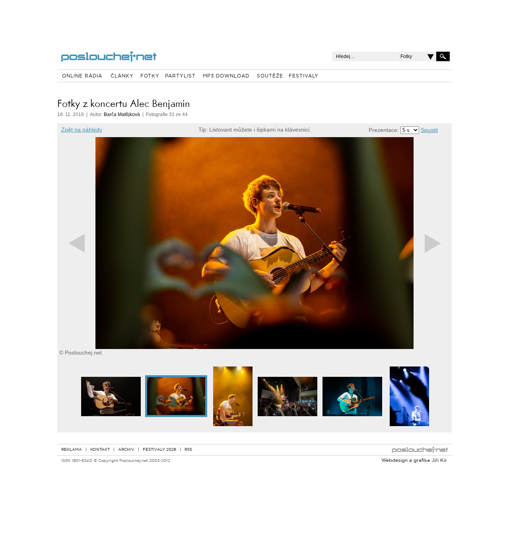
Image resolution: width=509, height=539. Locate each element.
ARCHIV (126, 450)
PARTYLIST (180, 76)
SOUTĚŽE (270, 76)
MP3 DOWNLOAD (226, 76)
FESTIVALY (304, 76)
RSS (188, 450)
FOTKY (149, 76)
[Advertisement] (254, 20)
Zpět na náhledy (81, 129)
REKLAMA (71, 450)
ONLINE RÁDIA (82, 76)
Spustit (429, 130)
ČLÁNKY (122, 76)
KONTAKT (100, 450)
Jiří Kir (439, 460)
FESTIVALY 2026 (159, 450)
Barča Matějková (122, 114)
